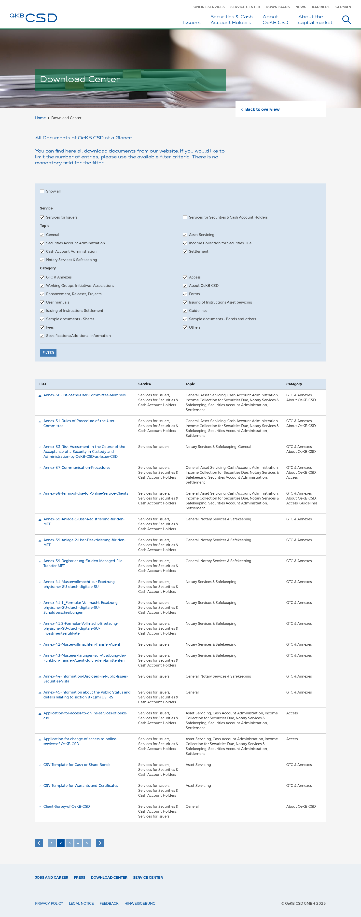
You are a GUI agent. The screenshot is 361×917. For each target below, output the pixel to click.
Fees (50, 327)
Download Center (109, 877)
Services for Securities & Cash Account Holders (228, 217)
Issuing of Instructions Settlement (74, 310)
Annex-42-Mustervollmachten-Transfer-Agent (81, 644)
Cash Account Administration (71, 251)
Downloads (278, 7)
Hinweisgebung (140, 903)
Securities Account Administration (75, 243)
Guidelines (198, 310)
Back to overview (262, 109)
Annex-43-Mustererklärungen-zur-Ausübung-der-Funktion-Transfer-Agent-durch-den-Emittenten (84, 658)
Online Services (209, 7)
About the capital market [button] (315, 20)
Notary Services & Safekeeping (71, 260)
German (343, 7)
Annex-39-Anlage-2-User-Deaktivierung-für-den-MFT (84, 542)
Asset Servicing (201, 235)
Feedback (109, 903)
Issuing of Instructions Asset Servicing (220, 302)
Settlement (198, 251)
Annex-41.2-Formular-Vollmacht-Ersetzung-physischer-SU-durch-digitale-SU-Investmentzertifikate (80, 628)
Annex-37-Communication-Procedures (76, 467)
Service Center (245, 7)
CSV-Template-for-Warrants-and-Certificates (80, 785)
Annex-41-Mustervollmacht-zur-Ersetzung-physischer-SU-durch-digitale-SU (79, 584)
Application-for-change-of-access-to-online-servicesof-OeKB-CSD (80, 741)
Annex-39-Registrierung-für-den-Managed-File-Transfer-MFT (83, 563)
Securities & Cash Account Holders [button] (231, 20)
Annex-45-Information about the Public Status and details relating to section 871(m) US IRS (87, 694)
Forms (194, 294)
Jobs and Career (51, 877)
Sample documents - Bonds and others (222, 319)
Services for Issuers (61, 217)
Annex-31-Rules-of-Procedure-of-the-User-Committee (79, 423)
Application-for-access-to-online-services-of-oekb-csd (85, 715)
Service (46, 208)
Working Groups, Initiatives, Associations (80, 285)
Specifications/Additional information (78, 335)
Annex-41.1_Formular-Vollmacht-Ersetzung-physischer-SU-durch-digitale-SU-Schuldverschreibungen (81, 607)
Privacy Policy (49, 903)
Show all (53, 191)
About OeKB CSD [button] (275, 20)
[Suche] (346, 20)
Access (194, 277)
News (300, 7)
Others (194, 327)
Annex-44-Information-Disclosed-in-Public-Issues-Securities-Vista (85, 678)
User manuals (57, 302)
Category (48, 268)
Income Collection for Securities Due (220, 243)
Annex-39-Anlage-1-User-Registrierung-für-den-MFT (84, 521)
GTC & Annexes (58, 277)
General (52, 235)
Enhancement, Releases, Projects (73, 294)
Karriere (321, 7)
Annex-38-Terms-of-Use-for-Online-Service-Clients (85, 493)
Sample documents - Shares (70, 319)
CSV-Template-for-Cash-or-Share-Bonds (76, 765)
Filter (48, 352)
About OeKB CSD (204, 285)
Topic (44, 225)
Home (40, 118)
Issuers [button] (192, 23)
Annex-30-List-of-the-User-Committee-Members (84, 395)
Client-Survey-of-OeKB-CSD (66, 806)
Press (79, 877)
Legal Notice (81, 903)
